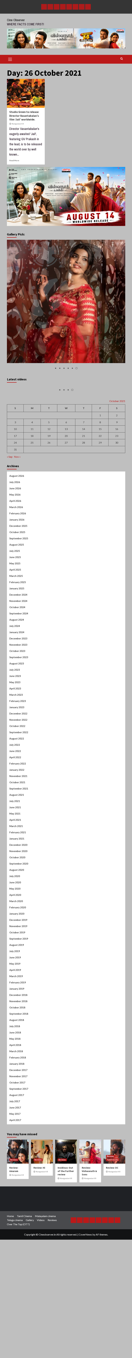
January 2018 (16, 1122)
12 (48, 487)
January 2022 (16, 828)
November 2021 (18, 834)
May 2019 (14, 1022)
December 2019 (18, 978)
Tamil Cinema (24, 104)
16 (116, 487)
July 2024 (14, 684)
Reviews (14, 1218)
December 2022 (18, 772)
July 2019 (14, 1009)
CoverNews (85, 1292)
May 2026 (14, 553)
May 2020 (14, 947)
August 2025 (16, 603)
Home (12, 104)
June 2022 (15, 809)
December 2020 (18, 903)
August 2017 (16, 1153)
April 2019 (15, 1028)
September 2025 (18, 596)
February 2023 (17, 759)
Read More (14, 160)
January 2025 (16, 646)
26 (48, 501)
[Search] (122, 59)
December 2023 (18, 697)
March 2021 (16, 884)
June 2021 (15, 865)
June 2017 (15, 1166)
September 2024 (18, 672)
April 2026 (15, 559)
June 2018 (15, 1091)
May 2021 (14, 872)
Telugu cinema (15, 1278)
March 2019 (16, 1034)
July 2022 (14, 803)
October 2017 (17, 1141)
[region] (66, 307)
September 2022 (18, 790)
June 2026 (15, 546)
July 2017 (14, 1159)
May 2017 (14, 1172)
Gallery (30, 1278)
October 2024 (17, 665)
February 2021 (17, 890)
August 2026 (16, 534)
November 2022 (18, 778)
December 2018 (18, 1053)
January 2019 (16, 1047)
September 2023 (18, 715)
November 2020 (18, 909)
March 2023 (16, 753)
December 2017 (18, 1128)
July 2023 (14, 728)
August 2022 (16, 797)
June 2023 (15, 734)
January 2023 (16, 765)
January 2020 (16, 972)
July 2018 (14, 1084)
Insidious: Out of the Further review (66, 1230)
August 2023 (16, 722)
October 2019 (17, 990)
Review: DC (112, 1226)
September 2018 (18, 1072)
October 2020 (17, 915)
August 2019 (16, 1003)
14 (83, 487)
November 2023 (18, 703)
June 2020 (15, 940)
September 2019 (18, 997)
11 (32, 487)
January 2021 (16, 897)
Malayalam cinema (45, 1274)
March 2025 (16, 634)
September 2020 (18, 922)
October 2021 (17, 840)
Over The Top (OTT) (18, 1282)
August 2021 (16, 853)
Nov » (17, 515)
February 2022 (17, 822)
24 (15, 501)
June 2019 (15, 1015)
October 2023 (17, 709)
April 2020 (15, 953)
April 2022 (15, 815)
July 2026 (14, 540)
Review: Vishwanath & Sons (89, 1230)
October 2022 (17, 784)
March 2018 (16, 1109)
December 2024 (18, 653)
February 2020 (17, 965)
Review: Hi (39, 1226)
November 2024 (18, 659)
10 (15, 487)
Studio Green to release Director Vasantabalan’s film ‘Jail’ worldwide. (24, 115)
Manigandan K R (18, 124)
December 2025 (18, 584)
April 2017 (15, 1178)
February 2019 (17, 1041)
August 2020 (16, 928)
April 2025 (15, 628)
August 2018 (16, 1078)
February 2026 (17, 571)
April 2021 (15, 878)
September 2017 (18, 1147)
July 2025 (14, 609)
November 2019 (18, 984)
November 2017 (18, 1134)
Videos (41, 1278)
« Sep (10, 515)
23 (116, 494)
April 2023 (15, 747)
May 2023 (14, 740)
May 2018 (14, 1097)
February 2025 (17, 640)
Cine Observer (16, 20)
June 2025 (15, 615)
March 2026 (16, 565)
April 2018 (15, 1103)
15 (100, 487)
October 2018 (17, 1066)
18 (32, 494)
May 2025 (14, 621)
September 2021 (18, 847)
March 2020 (16, 959)
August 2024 (16, 678)
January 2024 (16, 690)
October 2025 (17, 590)
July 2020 (14, 934)
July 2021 (14, 859)
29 (100, 501)
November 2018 (18, 1059)
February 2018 (17, 1116)
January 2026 (16, 578)
